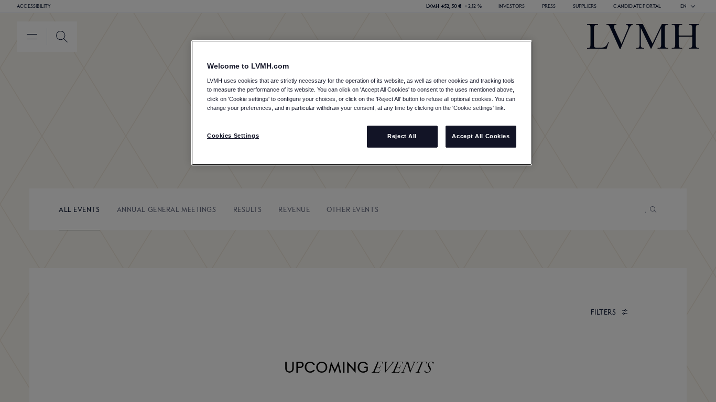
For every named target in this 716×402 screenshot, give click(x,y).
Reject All (402, 136)
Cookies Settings (233, 135)
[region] (361, 102)
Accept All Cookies (480, 136)
